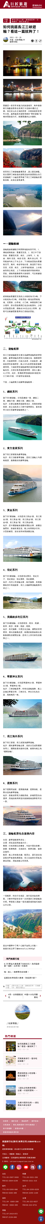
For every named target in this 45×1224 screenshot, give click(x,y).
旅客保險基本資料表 (11, 1132)
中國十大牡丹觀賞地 (31, 996)
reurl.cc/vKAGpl (28, 948)
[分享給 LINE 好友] (32, 41)
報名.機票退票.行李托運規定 (24, 1124)
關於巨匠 (14, 1121)
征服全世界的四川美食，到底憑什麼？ (20, 977)
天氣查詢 (6, 1124)
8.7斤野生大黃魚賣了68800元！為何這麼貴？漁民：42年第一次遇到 (21, 964)
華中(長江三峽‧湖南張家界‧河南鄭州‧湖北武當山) (26, 986)
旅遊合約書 (19, 1128)
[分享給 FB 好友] (36, 41)
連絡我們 (24, 1121)
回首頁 (5, 1121)
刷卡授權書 (7, 1128)
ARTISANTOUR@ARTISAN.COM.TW (21, 1161)
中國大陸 (7, 986)
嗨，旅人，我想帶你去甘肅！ (16, 971)
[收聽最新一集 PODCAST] (41, 1219)
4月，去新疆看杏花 (15, 996)
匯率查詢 (35, 1121)
